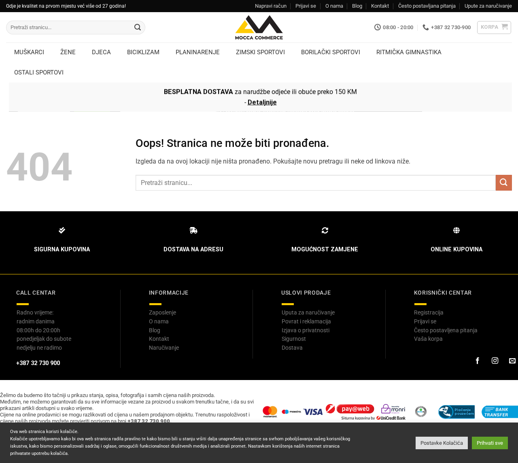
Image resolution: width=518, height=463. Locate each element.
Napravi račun (271, 6)
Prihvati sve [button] (490, 443)
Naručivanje (164, 347)
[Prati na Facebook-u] (477, 361)
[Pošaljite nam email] (512, 361)
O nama (334, 6)
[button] (494, 27)
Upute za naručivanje (488, 6)
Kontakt (380, 6)
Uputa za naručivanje (308, 312)
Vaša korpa (428, 339)
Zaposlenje (162, 312)
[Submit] (137, 27)
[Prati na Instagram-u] (494, 361)
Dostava (292, 347)
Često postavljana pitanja (427, 6)
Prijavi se (305, 6)
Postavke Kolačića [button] (441, 443)
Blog (357, 6)
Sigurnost (294, 339)
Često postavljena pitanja (446, 330)
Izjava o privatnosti (305, 330)
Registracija (429, 312)
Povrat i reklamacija (306, 321)
